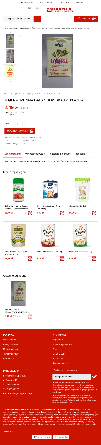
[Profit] (35, 9)
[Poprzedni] (10, 33)
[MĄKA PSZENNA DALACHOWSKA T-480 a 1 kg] (10, 41)
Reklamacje (8, 358)
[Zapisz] (94, 377)
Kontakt (80, 2)
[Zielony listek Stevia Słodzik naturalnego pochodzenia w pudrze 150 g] (18, 189)
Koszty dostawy (10, 344)
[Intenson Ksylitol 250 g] (82, 189)
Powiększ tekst (61, 437)
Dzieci (80, 28)
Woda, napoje (65, 28)
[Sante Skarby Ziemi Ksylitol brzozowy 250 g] (18, 235)
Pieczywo (41, 28)
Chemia (73, 28)
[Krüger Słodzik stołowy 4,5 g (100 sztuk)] (50, 189)
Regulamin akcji (60, 363)
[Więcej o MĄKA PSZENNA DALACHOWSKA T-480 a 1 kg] (18, 293)
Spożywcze (49, 28)
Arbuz (14, 431)
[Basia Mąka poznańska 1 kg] (82, 235)
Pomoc (55, 349)
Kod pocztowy (46, 2)
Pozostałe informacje (60, 153)
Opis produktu (12, 153)
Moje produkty (13, 28)
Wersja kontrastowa (42, 437)
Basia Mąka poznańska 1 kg (80, 252)
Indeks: (7, 140)
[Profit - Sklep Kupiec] (60, 9)
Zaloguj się (64, 2)
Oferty (6, 28)
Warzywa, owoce (25, 28)
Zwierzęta (86, 28)
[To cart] (30, 213)
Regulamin (57, 340)
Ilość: (6, 123)
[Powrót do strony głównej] (5, 93)
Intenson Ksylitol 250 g (78, 206)
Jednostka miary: (11, 144)
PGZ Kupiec (58, 358)
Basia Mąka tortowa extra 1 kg (49, 252)
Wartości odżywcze (35, 153)
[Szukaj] (37, 19)
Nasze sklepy (9, 340)
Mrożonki (57, 28)
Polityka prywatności (62, 344)
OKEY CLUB (58, 354)
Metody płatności (11, 349)
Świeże (34, 28)
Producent (80, 153)
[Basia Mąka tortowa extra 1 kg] (50, 235)
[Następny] (10, 81)
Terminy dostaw (26, 2)
